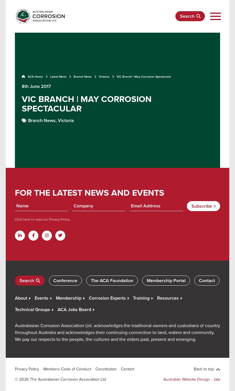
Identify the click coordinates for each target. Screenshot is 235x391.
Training (141, 298)
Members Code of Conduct (67, 369)
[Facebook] (33, 236)
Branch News (83, 76)
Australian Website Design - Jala (191, 379)
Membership (68, 298)
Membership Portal (166, 280)
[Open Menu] (215, 16)
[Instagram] (47, 236)
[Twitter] (60, 236)
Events (41, 298)
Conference (65, 280)
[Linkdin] (20, 236)
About (21, 298)
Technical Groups (32, 309)
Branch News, (43, 120)
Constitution (106, 369)
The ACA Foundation (112, 280)
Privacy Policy (59, 219)
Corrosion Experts (107, 298)
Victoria (104, 76)
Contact (207, 280)
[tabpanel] (117, 100)
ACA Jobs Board (74, 309)
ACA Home (35, 76)
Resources (168, 298)
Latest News (58, 76)
